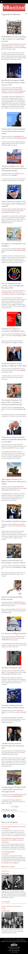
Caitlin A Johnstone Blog (19, 250)
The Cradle (11, 175)
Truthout (19, 370)
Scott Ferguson (5, 828)
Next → (17, 806)
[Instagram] (12, 816)
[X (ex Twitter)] (5, 816)
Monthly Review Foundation (14, 947)
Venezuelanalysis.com (18, 335)
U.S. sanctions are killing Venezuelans (13, 633)
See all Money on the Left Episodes (10, 862)
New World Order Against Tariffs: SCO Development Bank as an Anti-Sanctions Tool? (13, 82)
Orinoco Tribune (20, 712)
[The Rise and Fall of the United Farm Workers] (12, 920)
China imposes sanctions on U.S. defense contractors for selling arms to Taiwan (13, 481)
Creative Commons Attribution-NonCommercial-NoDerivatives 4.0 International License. (14, 941)
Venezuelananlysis (18, 138)
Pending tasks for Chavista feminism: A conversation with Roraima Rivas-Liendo (13, 131)
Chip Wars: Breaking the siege (11, 668)
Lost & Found (5, 902)
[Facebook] (9, 816)
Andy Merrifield (5, 873)
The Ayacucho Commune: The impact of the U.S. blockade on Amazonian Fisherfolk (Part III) (11, 402)
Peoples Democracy (20, 526)
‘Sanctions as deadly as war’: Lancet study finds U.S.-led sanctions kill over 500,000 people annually (13, 168)
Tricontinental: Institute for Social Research (11, 294)
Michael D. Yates (5, 911)
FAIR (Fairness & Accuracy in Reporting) (15, 47)
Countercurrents (5, 448)
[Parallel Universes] (12, 882)
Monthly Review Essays (8, 867)
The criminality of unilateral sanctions (13, 521)
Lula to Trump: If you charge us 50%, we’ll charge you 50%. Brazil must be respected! (13, 204)
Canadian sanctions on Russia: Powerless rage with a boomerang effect (12, 745)
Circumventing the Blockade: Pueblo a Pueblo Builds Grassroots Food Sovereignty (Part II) (13, 789)
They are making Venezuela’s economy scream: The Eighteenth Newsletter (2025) (12, 285)
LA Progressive (22, 604)
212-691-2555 (15, 952)
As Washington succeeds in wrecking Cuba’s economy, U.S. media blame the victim (13, 39)
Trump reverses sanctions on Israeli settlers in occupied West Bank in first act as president (13, 439)
